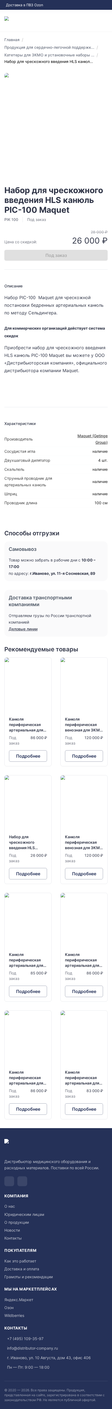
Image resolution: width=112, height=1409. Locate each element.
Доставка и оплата (21, 1269)
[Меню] (105, 21)
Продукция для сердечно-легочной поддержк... (49, 47)
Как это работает (20, 1261)
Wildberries (14, 1315)
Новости (12, 1230)
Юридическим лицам (24, 1214)
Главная (12, 39)
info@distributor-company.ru (32, 1348)
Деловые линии (23, 629)
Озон (9, 1307)
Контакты (13, 1238)
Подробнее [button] (28, 756)
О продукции (16, 1222)
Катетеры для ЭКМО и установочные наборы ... (49, 55)
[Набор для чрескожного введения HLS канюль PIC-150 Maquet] (28, 829)
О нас (9, 1206)
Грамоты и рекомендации (28, 1276)
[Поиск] (84, 21)
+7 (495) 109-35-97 (25, 1338)
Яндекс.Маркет (18, 1299)
